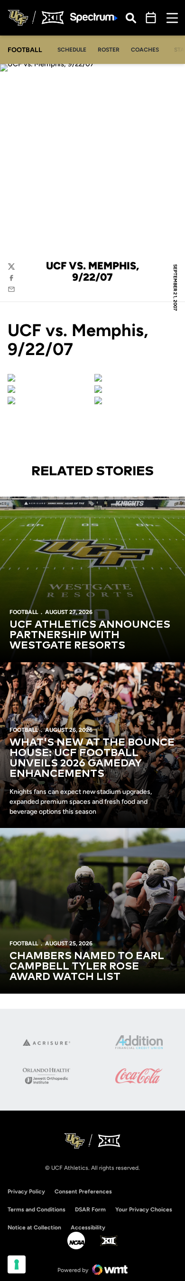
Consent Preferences (83, 1191)
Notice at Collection (34, 1227)
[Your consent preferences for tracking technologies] (17, 1264)
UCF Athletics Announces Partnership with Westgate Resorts (89, 635)
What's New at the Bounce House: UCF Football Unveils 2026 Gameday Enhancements (92, 758)
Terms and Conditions (36, 1209)
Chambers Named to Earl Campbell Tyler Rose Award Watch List (86, 966)
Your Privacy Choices (143, 1209)
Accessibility (88, 1227)
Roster (109, 49)
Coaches (145, 49)
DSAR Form (90, 1209)
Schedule (71, 49)
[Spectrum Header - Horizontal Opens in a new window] (94, 18)
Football (23, 612)
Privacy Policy (26, 1191)
